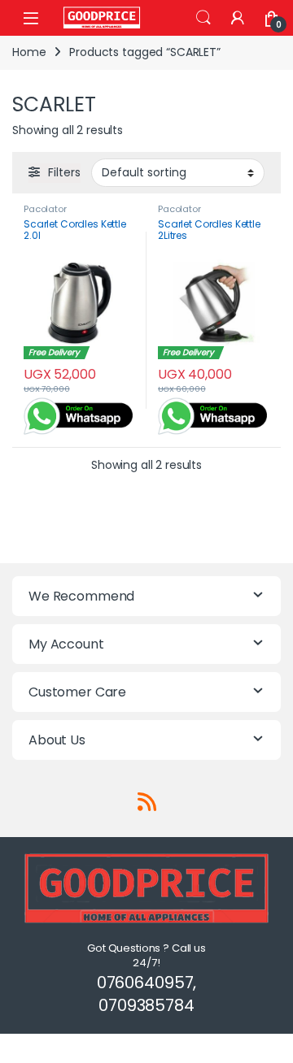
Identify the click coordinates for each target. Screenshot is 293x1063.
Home (29, 52)
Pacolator (45, 208)
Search (203, 18)
